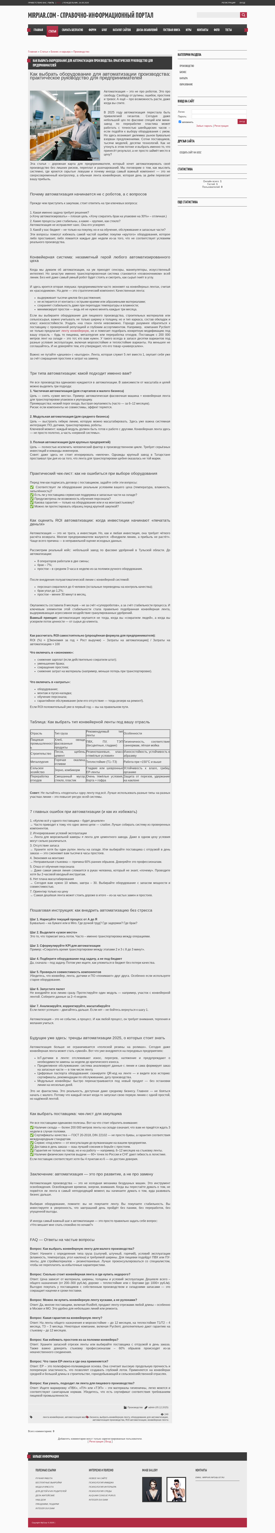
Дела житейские (45, 1495)
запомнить (187, 122)
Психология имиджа (101, 1482)
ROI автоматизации (136, 1420)
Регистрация (228, 3)
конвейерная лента (158, 1420)
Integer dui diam (45, 1508)
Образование (186, 84)
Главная (32, 51)
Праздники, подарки (47, 1504)
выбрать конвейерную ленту (115, 1417)
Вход (242, 3)
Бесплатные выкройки (49, 1482)
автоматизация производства (108, 1420)
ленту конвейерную (75, 330)
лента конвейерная (53, 1417)
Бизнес (183, 72)
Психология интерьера (102, 1487)
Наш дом (41, 1500)
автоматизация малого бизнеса (82, 1417)
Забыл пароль (204, 125)
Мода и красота (45, 1487)
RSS (59, 3)
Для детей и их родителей (51, 1491)
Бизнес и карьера (61, 51)
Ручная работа (44, 1478)
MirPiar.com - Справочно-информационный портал (90, 15)
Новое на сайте (98, 1478)
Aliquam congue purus (102, 1495)
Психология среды (100, 1491)
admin (151, 1407)
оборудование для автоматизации (149, 1417)
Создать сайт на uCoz (190, 152)
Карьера (184, 78)
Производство (81, 51)
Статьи (44, 51)
